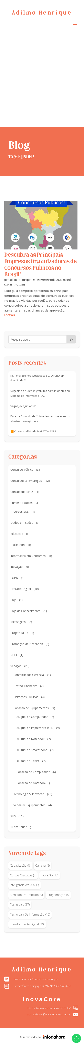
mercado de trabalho (26, 895)
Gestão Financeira (25, 686)
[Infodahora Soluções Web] (53, 1037)
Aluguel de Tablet (28, 761)
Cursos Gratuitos (15, 285)
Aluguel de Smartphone (32, 750)
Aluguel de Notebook (30, 739)
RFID (13, 655)
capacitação (20, 865)
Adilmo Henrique (20, 280)
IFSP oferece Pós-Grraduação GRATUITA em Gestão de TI (37, 378)
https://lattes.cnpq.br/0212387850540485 (42, 986)
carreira (42, 865)
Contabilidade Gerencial (28, 675)
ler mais (9, 315)
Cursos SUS (21, 511)
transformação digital (27, 924)
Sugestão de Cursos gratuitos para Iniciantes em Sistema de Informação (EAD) (40, 393)
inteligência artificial (24, 885)
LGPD (14, 578)
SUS (13, 816)
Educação (16, 534)
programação (58, 895)
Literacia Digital (20, 589)
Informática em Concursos (28, 556)
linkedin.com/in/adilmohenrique (36, 979)
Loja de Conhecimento (25, 611)
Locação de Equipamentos (31, 708)
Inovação (16, 567)
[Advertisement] (42, 83)
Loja (13, 600)
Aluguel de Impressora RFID (35, 728)
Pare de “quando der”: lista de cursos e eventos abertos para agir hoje (40, 418)
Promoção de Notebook (26, 644)
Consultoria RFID (21, 492)
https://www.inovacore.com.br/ (49, 1008)
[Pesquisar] (71, 339)
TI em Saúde (18, 827)
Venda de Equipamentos (29, 805)
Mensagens (18, 622)
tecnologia (20, 905)
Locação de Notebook (31, 783)
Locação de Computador (33, 772)
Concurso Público (21, 469)
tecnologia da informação (30, 914)
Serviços (15, 666)
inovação (49, 875)
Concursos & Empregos (26, 481)
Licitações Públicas (25, 697)
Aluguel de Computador (32, 717)
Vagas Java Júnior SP (23, 406)
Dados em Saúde (21, 523)
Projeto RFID (19, 633)
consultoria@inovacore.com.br (49, 1014)
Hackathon (17, 545)
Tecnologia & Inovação (28, 794)
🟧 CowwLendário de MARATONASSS (33, 431)
